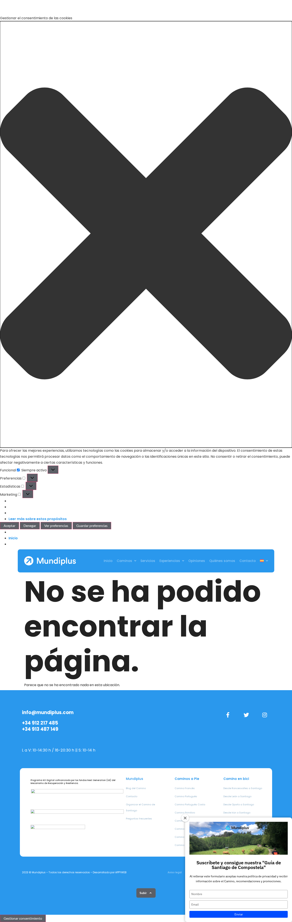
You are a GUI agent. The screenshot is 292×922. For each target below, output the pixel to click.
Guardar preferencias (92, 525)
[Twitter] (246, 714)
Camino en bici (236, 778)
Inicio (13, 538)
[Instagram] (264, 714)
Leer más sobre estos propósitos (38, 518)
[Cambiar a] (264, 561)
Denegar (30, 525)
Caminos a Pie (187, 778)
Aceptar (9, 525)
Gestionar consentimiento (23, 918)
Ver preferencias (56, 525)
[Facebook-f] (228, 714)
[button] (146, 234)
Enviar (238, 914)
